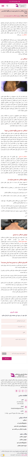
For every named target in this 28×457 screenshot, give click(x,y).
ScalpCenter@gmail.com (17, 408)
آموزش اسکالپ (23, 437)
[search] (7, 6)
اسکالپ (24, 420)
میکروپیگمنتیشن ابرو (21, 443)
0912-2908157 (20, 404)
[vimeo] (16, 391)
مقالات (22, 16)
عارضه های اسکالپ (22, 241)
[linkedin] (19, 391)
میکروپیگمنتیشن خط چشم (20, 426)
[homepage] (19, 375)
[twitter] (22, 391)
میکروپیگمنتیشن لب (21, 423)
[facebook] (26, 391)
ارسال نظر (7, 358)
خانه (26, 16)
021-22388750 (13, 2)
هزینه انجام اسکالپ (21, 446)
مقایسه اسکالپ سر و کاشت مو (19, 429)
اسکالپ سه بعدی (23, 157)
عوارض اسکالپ (23, 440)
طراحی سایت (24, 455)
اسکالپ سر (24, 35)
